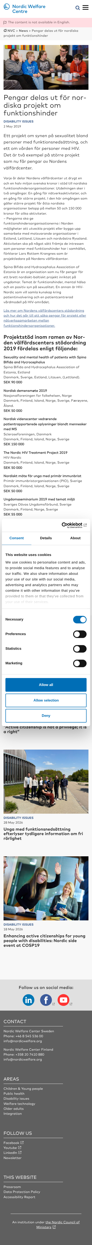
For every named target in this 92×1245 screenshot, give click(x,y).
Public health (14, 1093)
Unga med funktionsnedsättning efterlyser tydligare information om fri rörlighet (43, 833)
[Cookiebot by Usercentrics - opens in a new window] (66, 525)
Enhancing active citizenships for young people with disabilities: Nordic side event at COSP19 (44, 940)
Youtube (10, 1148)
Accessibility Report (19, 1197)
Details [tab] (46, 538)
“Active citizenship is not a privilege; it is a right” (45, 729)
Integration (13, 1113)
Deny (46, 716)
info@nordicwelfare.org (23, 1041)
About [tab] (75, 538)
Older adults (14, 1108)
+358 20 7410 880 (29, 1054)
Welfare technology (19, 1104)
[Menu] (85, 7)
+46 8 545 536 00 (29, 1036)
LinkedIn (10, 1153)
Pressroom (12, 1187)
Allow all (46, 685)
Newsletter (12, 1158)
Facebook (11, 1143)
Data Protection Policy (22, 1192)
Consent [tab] (16, 538)
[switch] (80, 634)
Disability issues (16, 1098)
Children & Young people (23, 1088)
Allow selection (46, 700)
